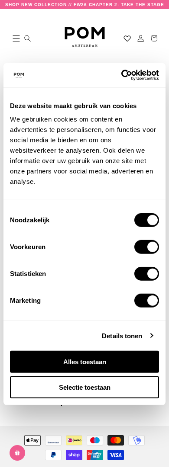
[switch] (146, 247)
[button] (14, 38)
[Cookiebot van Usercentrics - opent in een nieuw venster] (121, 75)
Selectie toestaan (84, 387)
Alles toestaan (84, 361)
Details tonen (122, 335)
